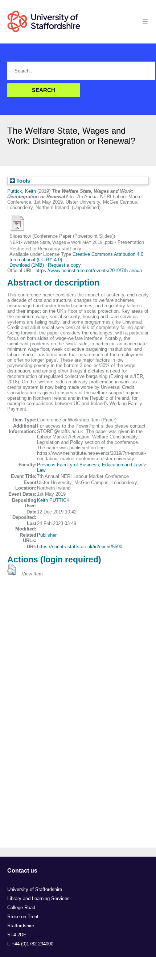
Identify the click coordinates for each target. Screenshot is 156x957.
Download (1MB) (26, 265)
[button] (11, 570)
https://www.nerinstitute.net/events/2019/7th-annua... (91, 270)
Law (41, 470)
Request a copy (64, 265)
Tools (22, 181)
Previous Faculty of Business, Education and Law (89, 464)
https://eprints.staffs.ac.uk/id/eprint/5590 (79, 546)
